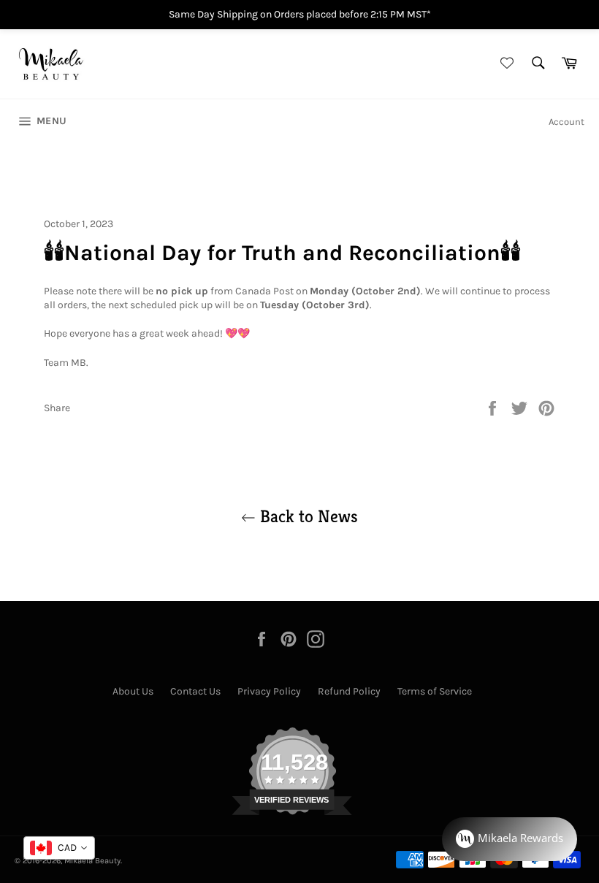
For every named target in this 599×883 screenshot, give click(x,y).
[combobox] (59, 848)
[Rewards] (509, 839)
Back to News (307, 516)
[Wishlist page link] (504, 63)
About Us (132, 691)
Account (566, 121)
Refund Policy (349, 691)
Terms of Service (434, 691)
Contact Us (195, 691)
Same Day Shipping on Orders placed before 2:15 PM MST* (300, 14)
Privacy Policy (269, 691)
